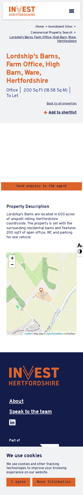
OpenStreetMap (54, 333)
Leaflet (28, 333)
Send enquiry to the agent (41, 186)
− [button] (12, 264)
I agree (18, 482)
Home (40, 27)
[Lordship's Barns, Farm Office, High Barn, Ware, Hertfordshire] (41, 290)
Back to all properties (62, 104)
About (16, 402)
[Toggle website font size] (79, 245)
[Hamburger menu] (71, 10)
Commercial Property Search (52, 33)
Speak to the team (30, 412)
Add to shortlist (63, 112)
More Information (54, 482)
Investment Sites (60, 27)
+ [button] (12, 258)
